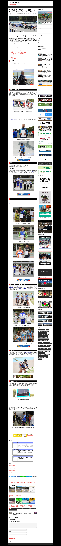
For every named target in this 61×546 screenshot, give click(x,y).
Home (10, 6)
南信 (44, 345)
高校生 (15, 509)
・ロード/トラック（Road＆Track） (32, 13)
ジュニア (18, 508)
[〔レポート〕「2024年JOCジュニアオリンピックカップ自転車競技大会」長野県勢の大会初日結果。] (40, 76)
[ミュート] (49, 286)
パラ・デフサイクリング (27, 508)
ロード (40, 342)
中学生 (40, 343)
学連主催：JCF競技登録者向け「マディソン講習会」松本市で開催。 (32, 494)
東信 (44, 351)
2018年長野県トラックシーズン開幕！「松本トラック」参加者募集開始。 (12, 505)
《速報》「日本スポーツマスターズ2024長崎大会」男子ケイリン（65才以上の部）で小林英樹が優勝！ (47, 54)
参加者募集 (48, 345)
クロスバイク (41, 334)
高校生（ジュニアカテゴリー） (16, 50)
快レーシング (11, 472)
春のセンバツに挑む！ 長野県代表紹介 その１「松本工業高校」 (32, 505)
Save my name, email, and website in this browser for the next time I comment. (20, 536)
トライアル (41, 337)
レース (40, 340)
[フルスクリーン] (50, 286)
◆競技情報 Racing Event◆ (23, 13)
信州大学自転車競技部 (12, 470)
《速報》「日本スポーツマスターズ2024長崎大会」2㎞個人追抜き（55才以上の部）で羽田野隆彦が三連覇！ (47, 59)
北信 (40, 345)
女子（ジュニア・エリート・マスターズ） (18, 53)
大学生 (12, 51)
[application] (45, 272)
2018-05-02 (11, 13)
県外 (48, 351)
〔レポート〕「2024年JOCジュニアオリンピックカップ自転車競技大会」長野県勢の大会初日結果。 (47, 75)
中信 (31, 508)
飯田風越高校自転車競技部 (12, 468)
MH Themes (20, 544)
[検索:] (45, 90)
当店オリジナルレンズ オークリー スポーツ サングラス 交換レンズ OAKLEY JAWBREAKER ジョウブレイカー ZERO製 (23, 483)
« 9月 (39, 40)
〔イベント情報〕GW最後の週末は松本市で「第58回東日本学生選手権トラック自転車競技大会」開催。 (12, 495)
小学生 (49, 348)
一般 (44, 342)
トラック (22, 508)
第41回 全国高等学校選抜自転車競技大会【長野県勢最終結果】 (19, 505)
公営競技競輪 (45, 343)
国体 (40, 346)
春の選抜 (40, 351)
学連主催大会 (45, 348)
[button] (39, 49)
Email (10, 531)
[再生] (39, 286)
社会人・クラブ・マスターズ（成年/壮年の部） (19, 52)
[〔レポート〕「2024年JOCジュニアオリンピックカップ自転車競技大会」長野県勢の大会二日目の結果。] (40, 71)
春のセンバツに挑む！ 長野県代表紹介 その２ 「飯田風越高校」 (25, 505)
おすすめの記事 (13, 58)
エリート (15, 508)
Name (10, 528)
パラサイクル (13, 54)
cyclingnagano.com (16, 13)
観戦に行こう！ (11, 509)
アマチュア (41, 331)
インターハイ (46, 331)
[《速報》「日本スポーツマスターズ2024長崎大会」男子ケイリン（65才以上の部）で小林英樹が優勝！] (40, 55)
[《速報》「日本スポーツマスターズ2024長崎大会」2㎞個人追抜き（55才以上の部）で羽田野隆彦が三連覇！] (40, 60)
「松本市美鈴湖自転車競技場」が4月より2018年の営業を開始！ (25, 494)
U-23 (11, 508)
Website (10, 533)
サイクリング (46, 334)
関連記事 (12, 57)
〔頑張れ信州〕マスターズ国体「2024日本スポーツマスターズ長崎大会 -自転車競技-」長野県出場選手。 (47, 65)
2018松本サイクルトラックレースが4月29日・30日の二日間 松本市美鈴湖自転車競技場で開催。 (19, 494)
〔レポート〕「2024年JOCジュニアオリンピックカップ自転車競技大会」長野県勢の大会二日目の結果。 (47, 71)
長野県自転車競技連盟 (12, 465)
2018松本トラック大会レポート (15, 48)
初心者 (49, 343)
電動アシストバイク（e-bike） (43, 357)
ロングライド (45, 340)
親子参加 (48, 354)
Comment (10, 522)
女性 (40, 348)
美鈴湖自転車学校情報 (42, 354)
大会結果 (44, 346)
